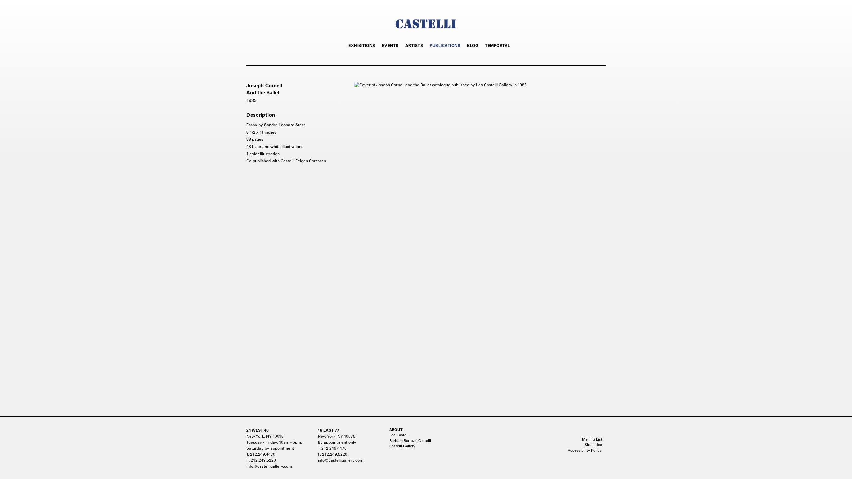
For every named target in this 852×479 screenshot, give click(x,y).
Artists (414, 45)
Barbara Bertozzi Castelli (410, 440)
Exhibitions (361, 45)
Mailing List (592, 439)
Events (390, 45)
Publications (445, 45)
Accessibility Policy (585, 450)
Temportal (497, 45)
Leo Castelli (399, 435)
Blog (472, 45)
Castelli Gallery (402, 446)
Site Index (593, 444)
